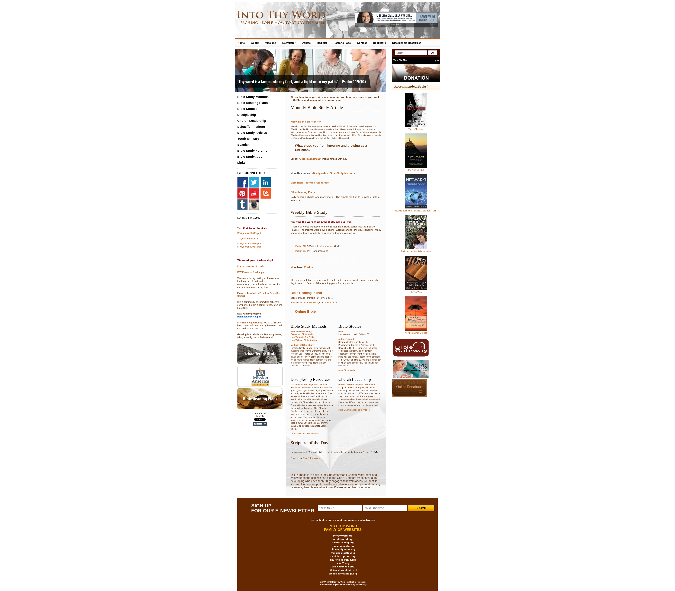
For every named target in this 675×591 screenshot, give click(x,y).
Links (241, 162)
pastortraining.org (343, 542)
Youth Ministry (248, 138)
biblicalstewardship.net (343, 570)
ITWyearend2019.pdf (249, 233)
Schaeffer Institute (251, 127)
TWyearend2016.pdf (248, 238)
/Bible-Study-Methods (342, 173)
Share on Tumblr (260, 424)
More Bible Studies (347, 370)
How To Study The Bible (302, 337)
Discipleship (320, 173)
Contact (362, 42)
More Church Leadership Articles (354, 410)
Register (322, 42)
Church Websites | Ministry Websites (336, 584)
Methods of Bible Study (302, 345)
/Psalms (309, 267)
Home (241, 42)
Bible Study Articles (309, 302)
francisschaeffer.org (343, 552)
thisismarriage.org (343, 566)
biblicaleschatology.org (343, 573)
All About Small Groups (416, 333)
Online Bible (305, 311)
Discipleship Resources (406, 42)
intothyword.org (342, 535)
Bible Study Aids (249, 156)
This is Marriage (416, 129)
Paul (340, 331)
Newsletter (288, 42)
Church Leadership (251, 121)
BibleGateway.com (311, 458)
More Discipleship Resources (305, 433)
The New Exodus (416, 170)
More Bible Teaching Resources (310, 182)
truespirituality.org (343, 546)
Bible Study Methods (253, 97)
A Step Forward (346, 339)
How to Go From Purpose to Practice (356, 384)
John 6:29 (370, 452)
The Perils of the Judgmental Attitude (309, 384)
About (255, 42)
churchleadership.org (343, 559)
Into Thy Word (416, 292)
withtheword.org (343, 539)
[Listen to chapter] (376, 452)
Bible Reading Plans (310, 159)
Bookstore (379, 42)
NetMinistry (361, 584)
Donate (306, 42)
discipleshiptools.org (343, 556)
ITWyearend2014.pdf (249, 246)
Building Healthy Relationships (416, 251)
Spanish (243, 144)
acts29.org (342, 563)
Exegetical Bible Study (302, 334)
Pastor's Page (342, 42)
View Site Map (400, 60)
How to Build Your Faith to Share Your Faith (415, 211)
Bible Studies (331, 302)
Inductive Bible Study (301, 331)
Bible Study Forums (252, 150)
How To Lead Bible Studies (304, 340)
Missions (270, 42)
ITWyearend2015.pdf (249, 243)
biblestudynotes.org (343, 549)
